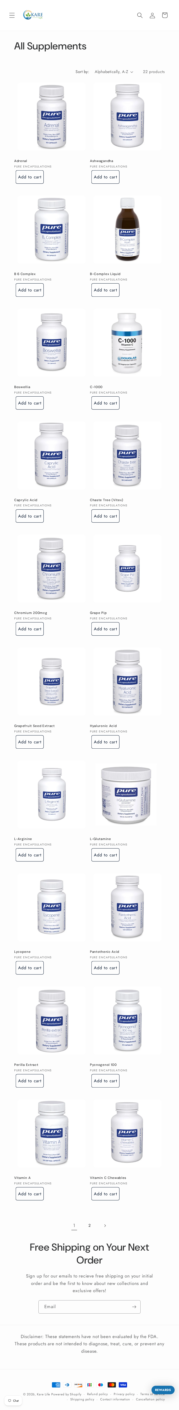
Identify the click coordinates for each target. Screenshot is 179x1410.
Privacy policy (124, 1394)
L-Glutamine (100, 839)
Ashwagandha (101, 161)
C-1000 (96, 387)
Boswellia (22, 387)
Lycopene (22, 952)
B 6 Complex (25, 274)
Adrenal (20, 161)
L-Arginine (23, 839)
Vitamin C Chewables (108, 1178)
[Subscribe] (134, 1307)
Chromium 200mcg (30, 613)
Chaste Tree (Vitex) (106, 500)
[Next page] (105, 1225)
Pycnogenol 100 (103, 1065)
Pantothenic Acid (104, 952)
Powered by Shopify (66, 1394)
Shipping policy (82, 1399)
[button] (12, 15)
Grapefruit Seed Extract (34, 726)
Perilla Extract (26, 1065)
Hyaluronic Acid (103, 726)
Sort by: (82, 72)
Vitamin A (22, 1178)
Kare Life (43, 1394)
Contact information (115, 1399)
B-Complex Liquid (105, 274)
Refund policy (97, 1394)
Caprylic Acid (25, 500)
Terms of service (152, 1394)
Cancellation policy (150, 1399)
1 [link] (74, 1225)
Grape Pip (98, 613)
